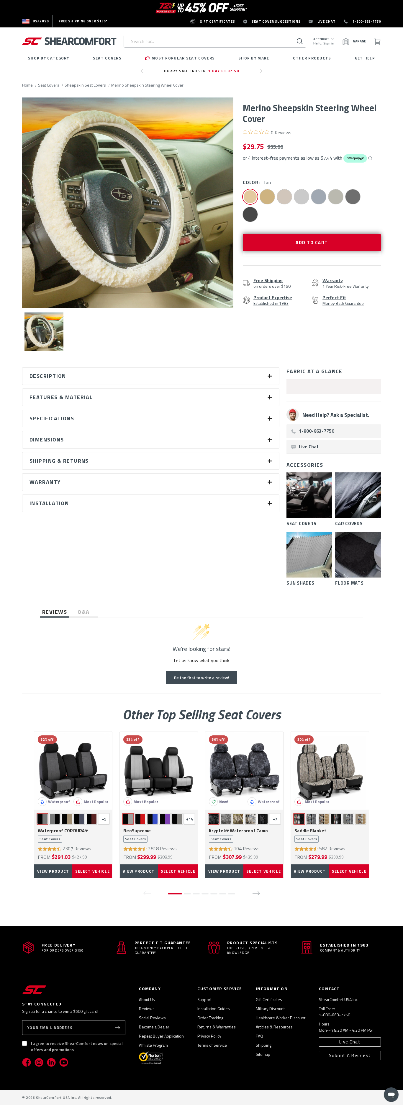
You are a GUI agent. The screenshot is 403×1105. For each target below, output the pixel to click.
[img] (245, 132)
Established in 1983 (272, 300)
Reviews (147, 1008)
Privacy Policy (209, 1036)
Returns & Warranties (216, 1027)
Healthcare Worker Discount (280, 1018)
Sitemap (263, 1054)
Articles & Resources (274, 1027)
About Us (147, 999)
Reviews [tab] (54, 612)
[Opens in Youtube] (63, 1062)
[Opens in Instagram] (39, 1062)
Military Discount (270, 1008)
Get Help (365, 58)
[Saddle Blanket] (330, 771)
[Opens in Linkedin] (51, 1062)
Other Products (312, 58)
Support (204, 999)
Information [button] (272, 988)
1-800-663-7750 (334, 1015)
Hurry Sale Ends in (201, 71)
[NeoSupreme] (159, 771)
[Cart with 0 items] (377, 41)
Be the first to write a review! (201, 677)
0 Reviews (281, 132)
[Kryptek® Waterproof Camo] (244, 771)
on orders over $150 (272, 283)
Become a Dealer (154, 1027)
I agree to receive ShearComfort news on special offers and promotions (77, 1046)
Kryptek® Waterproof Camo (238, 835)
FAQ (259, 1036)
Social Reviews (152, 1018)
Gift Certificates (269, 999)
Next (263, 73)
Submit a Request (350, 1055)
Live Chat (350, 1041)
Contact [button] (329, 988)
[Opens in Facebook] (26, 1062)
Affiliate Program (153, 1045)
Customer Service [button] (219, 988)
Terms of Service (212, 1045)
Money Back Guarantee (343, 300)
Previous (143, 73)
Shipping (263, 1045)
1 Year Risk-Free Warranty (345, 283)
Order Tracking (210, 1018)
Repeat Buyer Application (161, 1036)
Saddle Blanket (310, 835)
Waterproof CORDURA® (63, 835)
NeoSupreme (137, 835)
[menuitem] (35, 21)
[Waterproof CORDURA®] (73, 771)
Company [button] (150, 988)
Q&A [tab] (83, 612)
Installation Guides (213, 1008)
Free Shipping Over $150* (83, 21)
